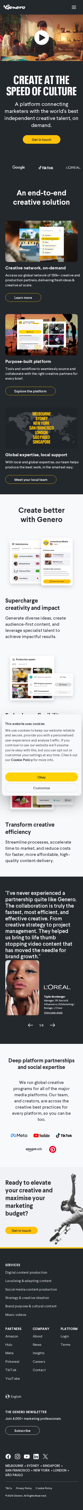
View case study (53, 1012)
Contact (39, 1370)
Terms (66, 1344)
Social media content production (31, 1289)
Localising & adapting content (28, 1280)
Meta (9, 1353)
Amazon (11, 1336)
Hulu (8, 1344)
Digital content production (26, 1272)
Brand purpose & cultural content (31, 1306)
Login (65, 1336)
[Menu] (74, 7)
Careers (39, 1361)
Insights (38, 1353)
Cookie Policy (22, 760)
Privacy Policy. (24, 1488)
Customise (41, 788)
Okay (41, 777)
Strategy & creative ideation (27, 1297)
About (38, 1336)
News (37, 1344)
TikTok (10, 1370)
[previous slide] (30, 1025)
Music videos (15, 1314)
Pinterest (12, 1361)
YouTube (12, 1378)
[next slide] (52, 1025)
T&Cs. (8, 1488)
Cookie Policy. (44, 1488)
